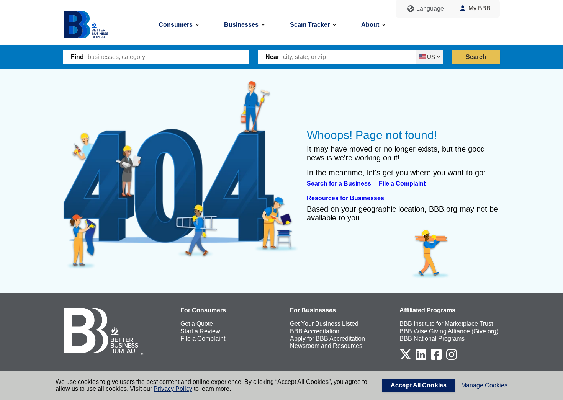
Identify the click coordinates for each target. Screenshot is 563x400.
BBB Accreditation (314, 331)
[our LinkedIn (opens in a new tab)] (421, 358)
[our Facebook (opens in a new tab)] (436, 358)
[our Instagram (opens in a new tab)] (451, 358)
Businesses (241, 24)
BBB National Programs (432, 338)
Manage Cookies (484, 385)
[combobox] (168, 57)
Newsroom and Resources (326, 346)
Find (77, 57)
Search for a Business (339, 183)
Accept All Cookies (419, 385)
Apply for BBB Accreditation (327, 338)
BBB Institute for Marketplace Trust (446, 323)
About (370, 24)
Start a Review (200, 331)
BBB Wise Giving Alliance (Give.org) (448, 331)
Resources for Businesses (345, 198)
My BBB (479, 8)
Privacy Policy (173, 388)
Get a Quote (196, 323)
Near (272, 57)
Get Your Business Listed (324, 323)
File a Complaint (402, 183)
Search (476, 57)
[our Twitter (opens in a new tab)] (405, 358)
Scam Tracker (310, 24)
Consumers (176, 24)
